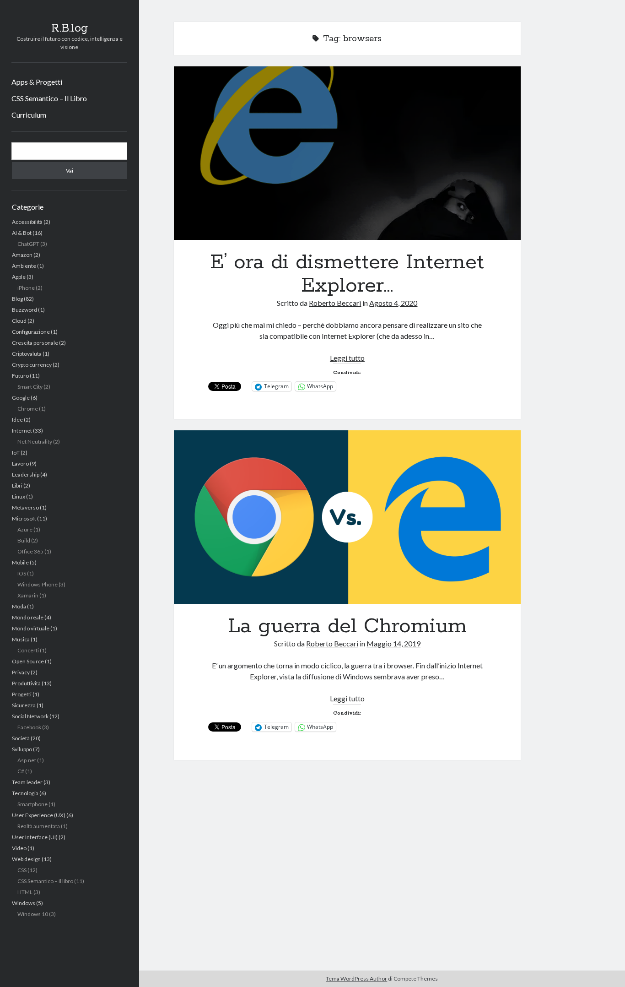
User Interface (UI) (35, 837)
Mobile (20, 562)
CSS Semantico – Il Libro (49, 98)
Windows (23, 903)
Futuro (20, 375)
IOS (21, 573)
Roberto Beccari (335, 302)
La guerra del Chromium (347, 517)
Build (23, 540)
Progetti (22, 694)
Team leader (27, 782)
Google (21, 397)
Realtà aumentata (38, 826)
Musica (21, 639)
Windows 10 (32, 914)
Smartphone (32, 804)
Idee (17, 419)
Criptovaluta (27, 353)
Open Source (28, 661)
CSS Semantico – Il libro (45, 881)
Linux (18, 496)
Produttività (26, 683)
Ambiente (24, 265)
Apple (19, 276)
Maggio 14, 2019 (393, 643)
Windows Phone (37, 584)
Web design (26, 859)
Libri (17, 485)
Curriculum (28, 114)
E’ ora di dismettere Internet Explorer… (347, 153)
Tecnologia (25, 793)
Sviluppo (22, 749)
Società (21, 738)
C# (20, 771)
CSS (22, 870)
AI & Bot (22, 232)
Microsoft (24, 518)
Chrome (27, 408)
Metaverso (25, 507)
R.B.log (69, 28)
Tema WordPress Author (356, 978)
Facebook (29, 727)
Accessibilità (27, 221)
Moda (19, 606)
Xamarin (27, 595)
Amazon (22, 254)
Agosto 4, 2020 (393, 302)
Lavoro (20, 463)
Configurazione (31, 331)
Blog (17, 298)
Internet (22, 430)
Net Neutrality (34, 441)
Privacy (21, 672)
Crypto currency (32, 364)
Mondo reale (27, 617)
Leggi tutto (347, 357)
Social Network (30, 716)
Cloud (19, 320)
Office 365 (30, 551)
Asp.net (26, 760)
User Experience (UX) (38, 815)
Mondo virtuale (30, 628)
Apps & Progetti (36, 81)
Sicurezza (24, 705)
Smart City (30, 386)
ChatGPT (28, 243)
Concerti (28, 650)
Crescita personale (35, 342)
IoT (16, 452)
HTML (24, 892)
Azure (24, 529)
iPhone (26, 287)
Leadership (25, 474)
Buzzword (24, 309)
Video (19, 848)
